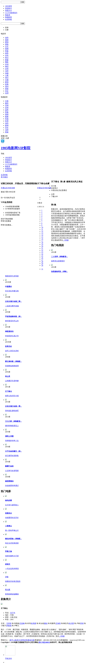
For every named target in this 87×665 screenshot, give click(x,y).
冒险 (6, 44)
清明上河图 (9, 436)
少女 (6, 577)
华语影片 (8, 8)
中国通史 (8, 286)
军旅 (6, 119)
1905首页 (8, 6)
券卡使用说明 (22, 640)
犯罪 (6, 121)
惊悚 (6, 49)
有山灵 (7, 376)
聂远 (46, 623)
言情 (6, 105)
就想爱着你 (9, 481)
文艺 (6, 46)
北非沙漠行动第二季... (13, 301)
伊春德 (8, 625)
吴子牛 (12, 613)
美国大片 (8, 10)
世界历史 (8, 346)
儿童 (6, 75)
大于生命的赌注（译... (13, 451)
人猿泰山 (8, 526)
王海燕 (58, 623)
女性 (6, 55)
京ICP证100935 (44, 642)
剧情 (6, 82)
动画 (6, 73)
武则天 (7, 564)
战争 (6, 53)
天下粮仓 (8, 391)
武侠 (6, 69)
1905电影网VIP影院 (15, 148)
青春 (6, 51)
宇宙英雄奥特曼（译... (13, 316)
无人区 (7, 590)
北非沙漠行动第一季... (13, 406)
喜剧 (6, 40)
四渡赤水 (8, 513)
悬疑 (6, 89)
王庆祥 (8, 623)
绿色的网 (8, 500)
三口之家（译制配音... (13, 421)
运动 (6, 64)
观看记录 (4, 136)
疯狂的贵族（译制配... (13, 539)
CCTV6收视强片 (11, 13)
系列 (6, 86)
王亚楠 (22, 623)
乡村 (6, 71)
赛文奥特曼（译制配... (13, 361)
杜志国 (71, 623)
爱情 (6, 42)
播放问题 (31, 640)
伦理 (6, 93)
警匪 (6, 62)
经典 (6, 84)
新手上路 (13, 640)
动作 (6, 38)
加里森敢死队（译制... (59, 271)
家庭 (6, 60)
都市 (6, 103)
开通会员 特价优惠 (8, 188)
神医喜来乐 (9, 331)
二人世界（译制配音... (59, 256)
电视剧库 (8, 17)
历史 (6, 91)
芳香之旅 (8, 551)
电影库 (7, 15)
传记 (6, 77)
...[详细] (66, 240)
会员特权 (8, 19)
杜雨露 (33, 623)
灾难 (6, 80)
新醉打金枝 (9, 466)
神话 (6, 66)
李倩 (82, 623)
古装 (6, 101)
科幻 (6, 57)
